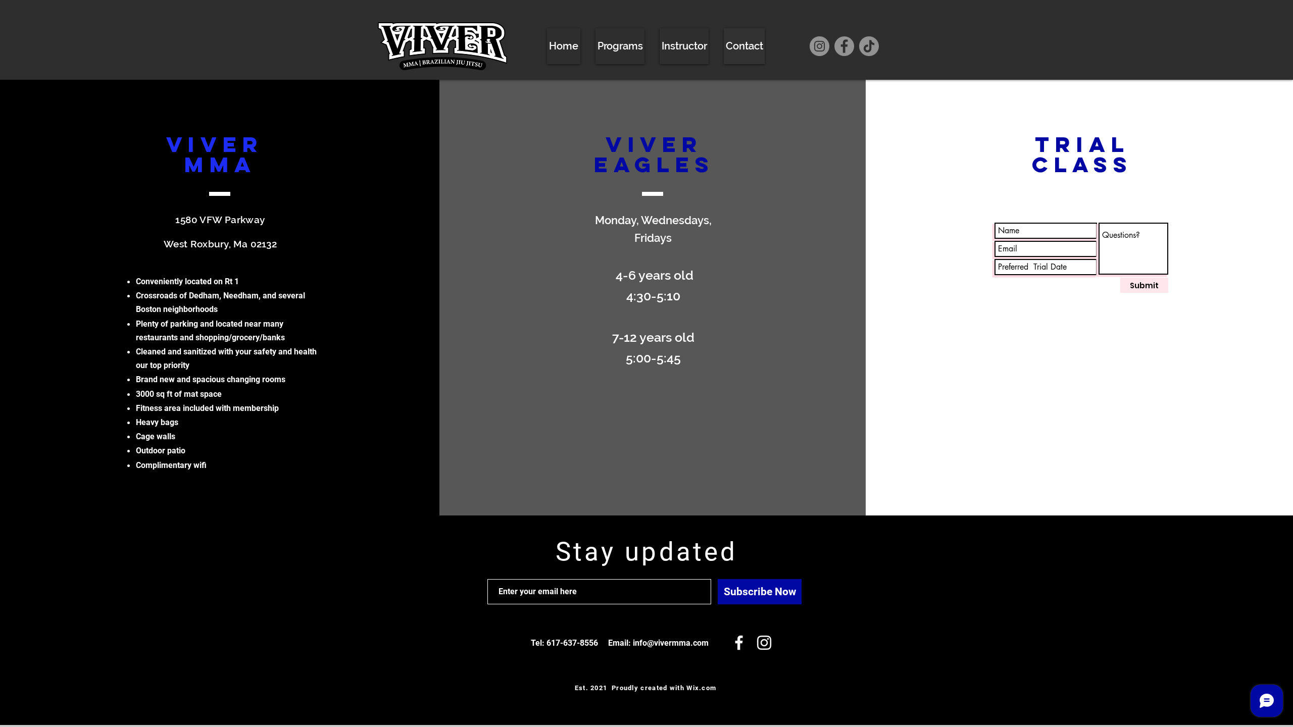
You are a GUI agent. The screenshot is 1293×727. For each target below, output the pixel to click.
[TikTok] (869, 46)
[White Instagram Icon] (764, 642)
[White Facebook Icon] (739, 642)
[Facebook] (844, 46)
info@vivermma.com (671, 643)
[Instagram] (819, 46)
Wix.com (701, 688)
